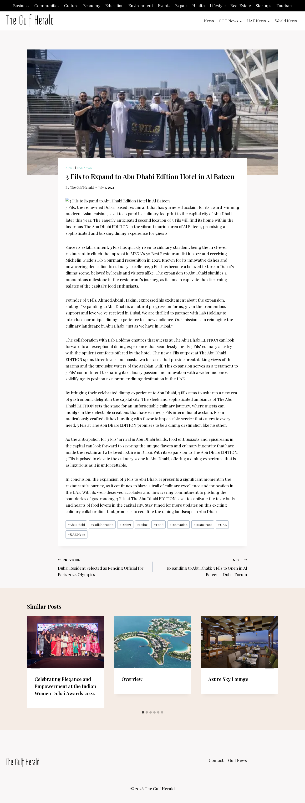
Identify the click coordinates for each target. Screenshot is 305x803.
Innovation (178, 524)
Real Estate (240, 5)
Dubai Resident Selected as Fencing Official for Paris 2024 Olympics (100, 567)
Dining (125, 524)
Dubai (142, 524)
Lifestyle (218, 5)
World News (286, 20)
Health (198, 5)
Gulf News (237, 760)
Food (158, 524)
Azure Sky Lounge (228, 679)
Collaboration (102, 524)
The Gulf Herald (82, 187)
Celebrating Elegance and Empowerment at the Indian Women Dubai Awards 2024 (65, 686)
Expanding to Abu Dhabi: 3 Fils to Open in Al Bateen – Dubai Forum (207, 567)
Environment (140, 5)
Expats (181, 5)
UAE (222, 524)
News (209, 20)
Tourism (284, 5)
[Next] (269, 662)
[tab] (143, 712)
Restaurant (202, 524)
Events (164, 5)
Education (114, 5)
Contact (216, 760)
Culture (71, 5)
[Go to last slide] (35, 662)
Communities (46, 5)
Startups (263, 5)
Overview (132, 679)
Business (21, 5)
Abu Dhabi (76, 524)
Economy (91, 5)
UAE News (84, 168)
